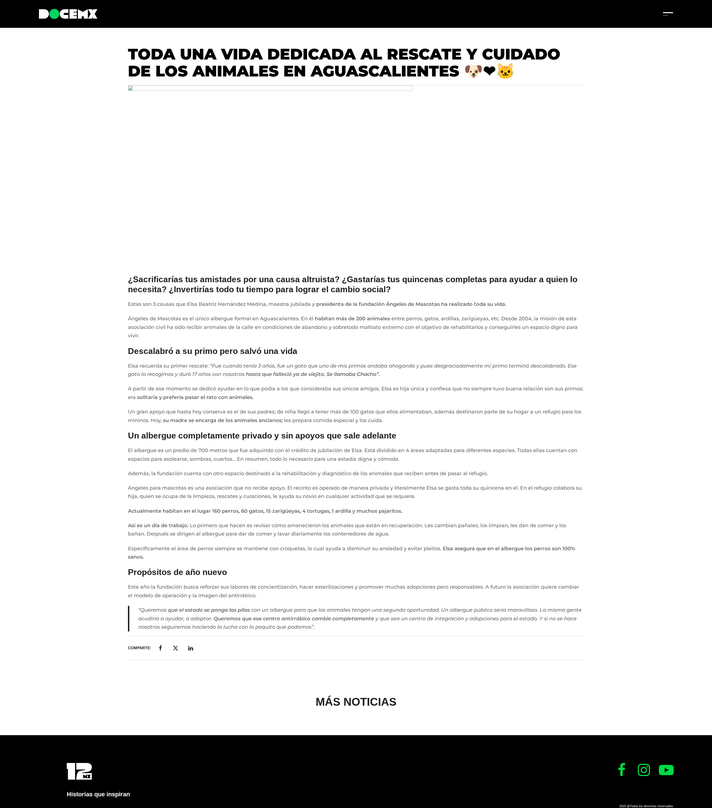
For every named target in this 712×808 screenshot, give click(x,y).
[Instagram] (644, 770)
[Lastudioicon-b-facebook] (622, 770)
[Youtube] (666, 770)
